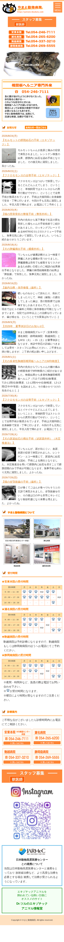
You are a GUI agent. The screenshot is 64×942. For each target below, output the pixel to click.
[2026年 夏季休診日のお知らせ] (9, 343)
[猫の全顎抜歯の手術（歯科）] (9, 499)
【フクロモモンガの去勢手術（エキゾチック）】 (31, 175)
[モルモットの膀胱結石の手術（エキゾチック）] (9, 161)
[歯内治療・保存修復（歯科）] (9, 304)
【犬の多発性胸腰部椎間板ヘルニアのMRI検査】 (31, 361)
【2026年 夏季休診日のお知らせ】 (23, 326)
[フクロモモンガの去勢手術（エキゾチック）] (9, 192)
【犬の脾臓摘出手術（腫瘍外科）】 (23, 248)
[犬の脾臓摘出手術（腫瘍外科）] (9, 266)
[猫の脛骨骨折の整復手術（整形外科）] (9, 231)
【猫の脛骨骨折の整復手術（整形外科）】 (27, 213)
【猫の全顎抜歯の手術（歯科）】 (22, 481)
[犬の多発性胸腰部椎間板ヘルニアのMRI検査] (9, 378)
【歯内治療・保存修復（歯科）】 (22, 287)
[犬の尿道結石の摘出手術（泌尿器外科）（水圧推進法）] (9, 460)
